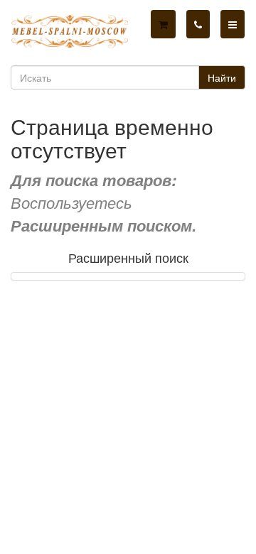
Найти (222, 77)
